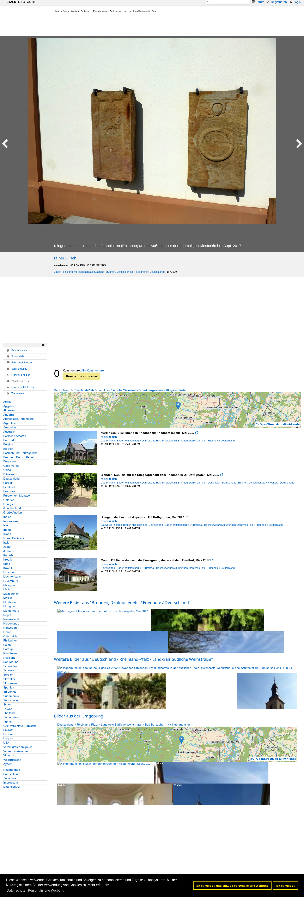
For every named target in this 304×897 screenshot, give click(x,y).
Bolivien (8, 448)
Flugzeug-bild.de (20, 375)
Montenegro (11, 610)
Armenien (9, 427)
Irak (5, 525)
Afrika (7, 401)
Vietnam (8, 755)
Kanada (8, 555)
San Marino (10, 661)
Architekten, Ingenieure (18, 418)
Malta (7, 589)
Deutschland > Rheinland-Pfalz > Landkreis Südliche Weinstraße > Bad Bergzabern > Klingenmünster (120, 390)
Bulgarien (9, 461)
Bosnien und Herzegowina (20, 453)
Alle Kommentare (92, 370)
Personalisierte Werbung (46, 890)
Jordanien (9, 551)
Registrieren (279, 2)
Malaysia (9, 585)
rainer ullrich (65, 258)
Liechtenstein (12, 576)
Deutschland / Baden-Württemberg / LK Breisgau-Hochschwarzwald (139, 440)
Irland (7, 529)
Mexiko (8, 597)
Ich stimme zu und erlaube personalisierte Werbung (232, 885)
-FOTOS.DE (21, 2)
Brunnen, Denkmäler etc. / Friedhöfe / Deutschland (206, 440)
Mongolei (9, 606)
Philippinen (10, 640)
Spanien (8, 687)
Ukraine (8, 734)
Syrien (7, 704)
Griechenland (12, 508)
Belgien (8, 444)
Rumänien (10, 653)
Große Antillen (12, 512)
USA (6, 742)
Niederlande (11, 623)
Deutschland (157, 271)
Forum (260, 2)
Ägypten (8, 406)
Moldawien (10, 602)
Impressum (10, 782)
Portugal (8, 649)
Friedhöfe (141, 271)
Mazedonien (11, 593)
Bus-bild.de (17, 356)
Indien (7, 516)
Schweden (10, 666)
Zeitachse (9, 778)
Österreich (10, 636)
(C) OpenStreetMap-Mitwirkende (277, 424)
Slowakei (9, 679)
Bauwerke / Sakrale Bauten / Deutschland (124, 524)
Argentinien (10, 423)
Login (297, 2)
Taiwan (7, 708)
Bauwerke (9, 440)
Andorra (8, 414)
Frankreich (10, 491)
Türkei (7, 721)
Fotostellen (10, 774)
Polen (7, 644)
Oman (7, 632)
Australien (9, 431)
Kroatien (8, 559)
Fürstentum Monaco (16, 495)
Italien (7, 542)
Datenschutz (11, 786)
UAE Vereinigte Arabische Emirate (20, 728)
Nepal (7, 615)
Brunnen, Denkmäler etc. (119, 271)
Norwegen (10, 627)
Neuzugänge (11, 769)
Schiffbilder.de (19, 368)
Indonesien (10, 521)
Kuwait (7, 568)
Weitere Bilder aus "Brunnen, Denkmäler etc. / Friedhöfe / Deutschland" (122, 602)
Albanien (9, 410)
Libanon (8, 572)
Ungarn (8, 738)
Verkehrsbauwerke (15, 751)
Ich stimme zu (285, 885)
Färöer (7, 482)
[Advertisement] (129, 25)
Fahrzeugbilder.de (21, 362)
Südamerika (11, 696)
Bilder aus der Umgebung (78, 716)
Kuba (6, 563)
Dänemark (10, 474)
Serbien (8, 674)
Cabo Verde (11, 465)
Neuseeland (11, 619)
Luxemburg (10, 580)
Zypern (8, 764)
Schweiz (8, 670)
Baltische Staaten (14, 436)
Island (7, 533)
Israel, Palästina (13, 538)
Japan (7, 546)
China (7, 469)
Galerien (8, 500)
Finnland (9, 487)
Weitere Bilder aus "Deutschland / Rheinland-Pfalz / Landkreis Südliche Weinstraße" (133, 659)
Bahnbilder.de (19, 350)
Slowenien (10, 683)
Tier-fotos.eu (18, 393)
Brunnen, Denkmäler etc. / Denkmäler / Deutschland (207, 482)
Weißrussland (12, 759)
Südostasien (11, 700)
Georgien (9, 504)
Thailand (9, 713)
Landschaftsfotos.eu (22, 387)
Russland (9, 657)
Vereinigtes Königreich (17, 747)
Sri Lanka (9, 691)
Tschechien (10, 717)
